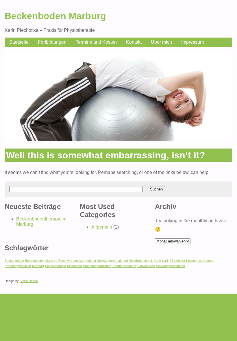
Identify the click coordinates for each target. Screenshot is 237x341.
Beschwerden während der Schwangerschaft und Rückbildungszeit (105, 260)
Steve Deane (29, 281)
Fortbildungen (52, 42)
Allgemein (101, 227)
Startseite (19, 42)
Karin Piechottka (173, 260)
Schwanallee (146, 266)
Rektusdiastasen (124, 266)
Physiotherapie (55, 266)
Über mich (161, 42)
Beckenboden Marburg (55, 16)
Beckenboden (14, 260)
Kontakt (134, 42)
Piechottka (74, 266)
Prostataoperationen (97, 266)
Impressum (192, 42)
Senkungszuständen (170, 266)
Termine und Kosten (96, 42)
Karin (157, 260)
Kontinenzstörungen (200, 260)
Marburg (38, 266)
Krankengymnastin (18, 266)
